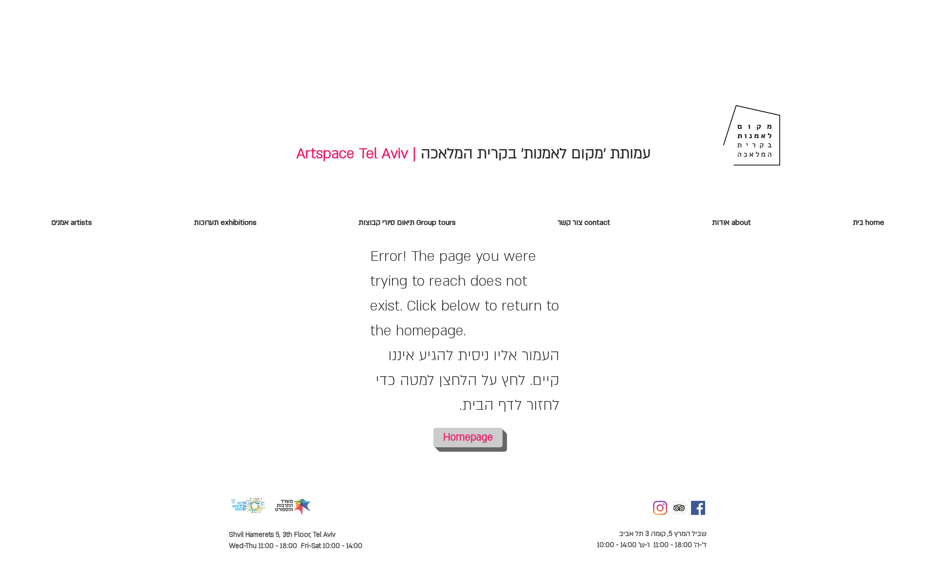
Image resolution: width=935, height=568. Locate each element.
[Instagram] (660, 508)
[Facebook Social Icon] (698, 508)
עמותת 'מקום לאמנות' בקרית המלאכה (533, 154)
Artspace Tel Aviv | (356, 154)
